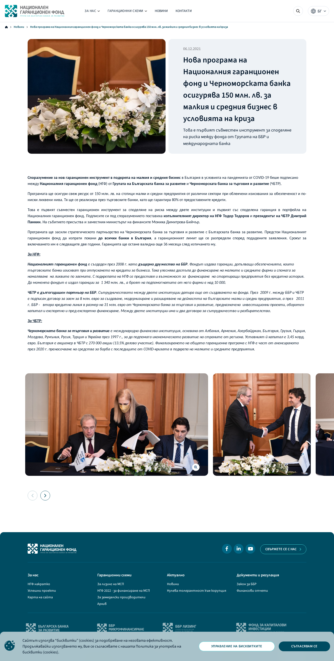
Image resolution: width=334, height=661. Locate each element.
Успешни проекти (42, 590)
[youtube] (250, 549)
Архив (102, 603)
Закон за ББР (246, 584)
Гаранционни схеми (127, 12)
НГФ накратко (39, 584)
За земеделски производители (121, 597)
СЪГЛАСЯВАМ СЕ (304, 646)
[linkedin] (239, 549)
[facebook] (227, 549)
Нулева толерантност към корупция (196, 590)
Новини (161, 11)
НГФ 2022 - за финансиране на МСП (123, 590)
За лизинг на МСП (110, 584)
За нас (92, 12)
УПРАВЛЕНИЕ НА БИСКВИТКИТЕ (236, 646)
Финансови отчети (252, 590)
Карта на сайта (40, 597)
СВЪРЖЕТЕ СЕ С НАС (281, 549)
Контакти (184, 11)
